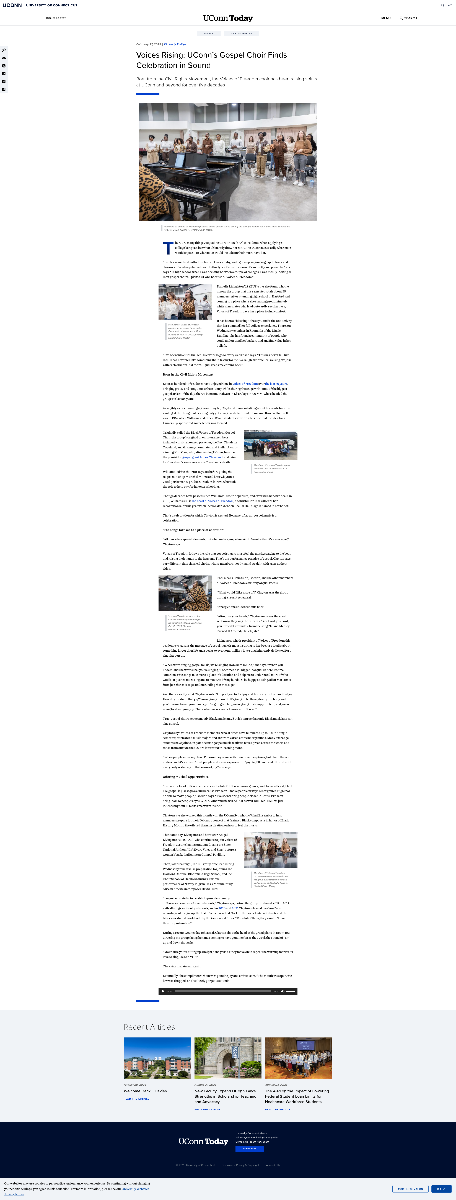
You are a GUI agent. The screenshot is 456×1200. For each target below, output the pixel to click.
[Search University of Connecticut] (443, 5)
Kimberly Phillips (175, 44)
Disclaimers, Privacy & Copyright (240, 1165)
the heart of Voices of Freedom (213, 501)
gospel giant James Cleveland (202, 457)
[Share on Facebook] (4, 82)
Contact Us (241, 1142)
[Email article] (4, 58)
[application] (228, 991)
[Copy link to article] (4, 50)
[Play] (163, 991)
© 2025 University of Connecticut (195, 1165)
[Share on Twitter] (4, 66)
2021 (235, 908)
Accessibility (273, 1165)
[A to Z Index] (450, 5)
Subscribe (250, 1148)
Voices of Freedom (245, 384)
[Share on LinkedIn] (4, 74)
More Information (410, 1189)
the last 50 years (276, 384)
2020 (222, 908)
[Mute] (283, 991)
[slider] (291, 991)
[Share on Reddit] (4, 89)
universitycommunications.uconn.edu (256, 1137)
